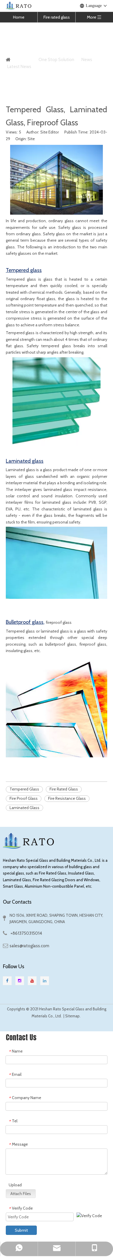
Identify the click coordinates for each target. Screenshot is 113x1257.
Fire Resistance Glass (67, 798)
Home (18, 17)
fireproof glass (59, 622)
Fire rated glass (56, 17)
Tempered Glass (24, 789)
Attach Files (20, 1193)
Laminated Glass (24, 807)
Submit (21, 1230)
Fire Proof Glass (24, 798)
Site (31, 138)
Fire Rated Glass (64, 789)
